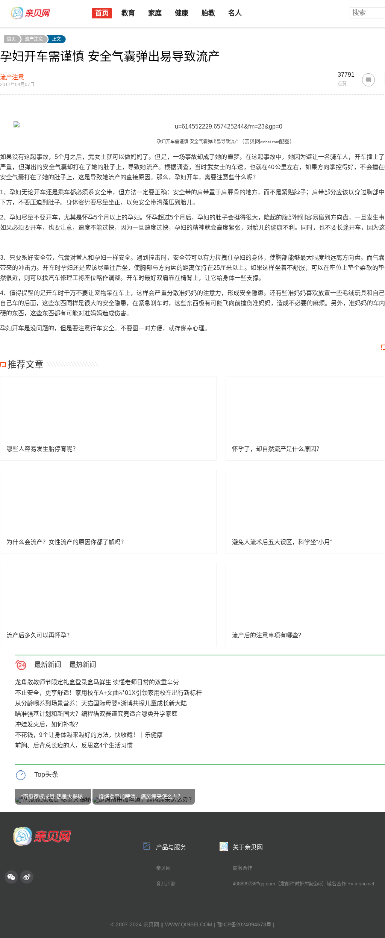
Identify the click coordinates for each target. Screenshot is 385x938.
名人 (235, 13)
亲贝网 (163, 868)
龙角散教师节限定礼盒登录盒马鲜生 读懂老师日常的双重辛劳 (97, 682)
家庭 (155, 13)
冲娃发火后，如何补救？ (48, 724)
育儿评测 (166, 884)
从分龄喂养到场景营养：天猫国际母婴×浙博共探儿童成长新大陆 (101, 703)
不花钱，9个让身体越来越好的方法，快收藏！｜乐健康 (89, 735)
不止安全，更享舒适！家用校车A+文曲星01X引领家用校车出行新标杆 (108, 693)
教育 (128, 13)
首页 (102, 13)
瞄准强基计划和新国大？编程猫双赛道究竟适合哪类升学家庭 (96, 714)
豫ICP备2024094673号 (244, 924)
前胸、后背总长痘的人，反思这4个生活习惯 (74, 745)
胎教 (208, 13)
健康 (181, 13)
